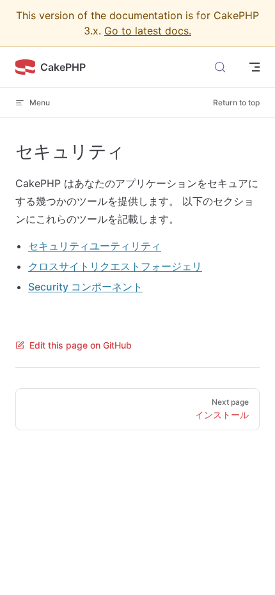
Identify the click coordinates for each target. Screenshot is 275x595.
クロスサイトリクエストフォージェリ (115, 266)
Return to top (236, 102)
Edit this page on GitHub (80, 345)
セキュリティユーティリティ (94, 245)
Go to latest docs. (147, 30)
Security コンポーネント (85, 286)
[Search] (220, 67)
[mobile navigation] (254, 67)
